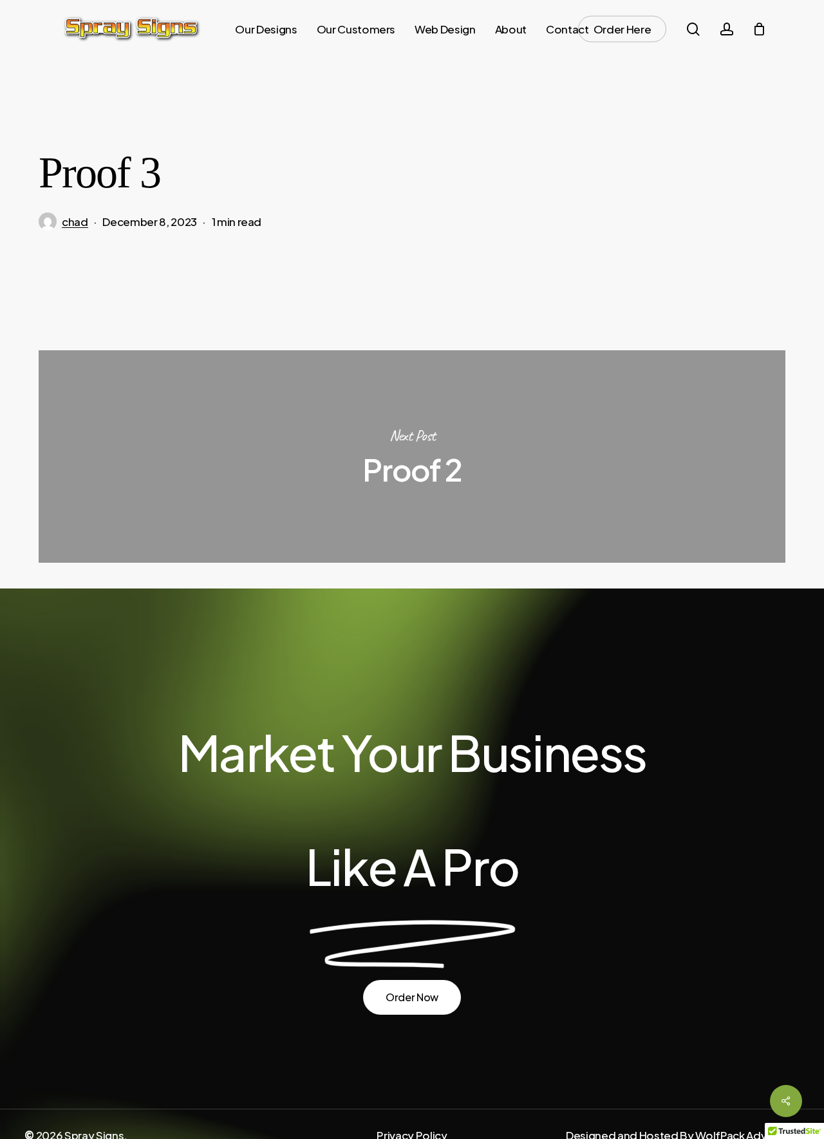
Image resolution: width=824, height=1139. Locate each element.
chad (75, 221)
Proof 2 (412, 456)
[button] (412, 997)
